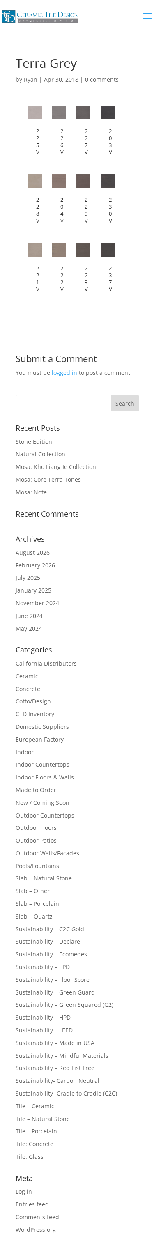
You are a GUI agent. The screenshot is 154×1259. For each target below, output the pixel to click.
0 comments (102, 79)
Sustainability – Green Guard (55, 992)
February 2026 (35, 565)
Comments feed (37, 1217)
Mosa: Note (31, 492)
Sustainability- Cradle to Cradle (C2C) (66, 1093)
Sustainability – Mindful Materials (62, 1055)
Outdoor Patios (36, 840)
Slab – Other (33, 891)
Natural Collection (40, 454)
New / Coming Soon (42, 802)
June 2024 (29, 616)
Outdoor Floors (36, 828)
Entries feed (32, 1204)
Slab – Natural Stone (44, 878)
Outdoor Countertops (45, 815)
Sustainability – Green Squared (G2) (64, 1005)
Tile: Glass (30, 1156)
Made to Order (36, 790)
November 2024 (37, 603)
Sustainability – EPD (43, 967)
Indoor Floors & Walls (45, 777)
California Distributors (46, 663)
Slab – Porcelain (37, 903)
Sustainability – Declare (48, 941)
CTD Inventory (35, 714)
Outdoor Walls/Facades (47, 853)
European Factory (40, 739)
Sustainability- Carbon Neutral (57, 1080)
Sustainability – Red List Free (55, 1068)
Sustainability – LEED (44, 1030)
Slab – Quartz (34, 916)
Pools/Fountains (37, 866)
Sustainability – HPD (43, 1017)
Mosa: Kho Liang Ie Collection (56, 467)
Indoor (25, 752)
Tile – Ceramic (35, 1106)
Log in (24, 1191)
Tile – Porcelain (36, 1131)
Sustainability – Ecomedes (51, 954)
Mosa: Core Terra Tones (48, 479)
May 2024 (29, 628)
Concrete (28, 689)
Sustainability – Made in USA (55, 1043)
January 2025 (33, 590)
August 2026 (33, 552)
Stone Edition (34, 442)
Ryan (30, 79)
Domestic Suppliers (42, 727)
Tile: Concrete (34, 1144)
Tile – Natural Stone (43, 1119)
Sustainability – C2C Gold (50, 929)
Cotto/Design (33, 701)
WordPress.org (36, 1230)
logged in (64, 373)
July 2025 (28, 577)
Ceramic (27, 676)
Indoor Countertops (42, 764)
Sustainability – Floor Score (53, 979)
